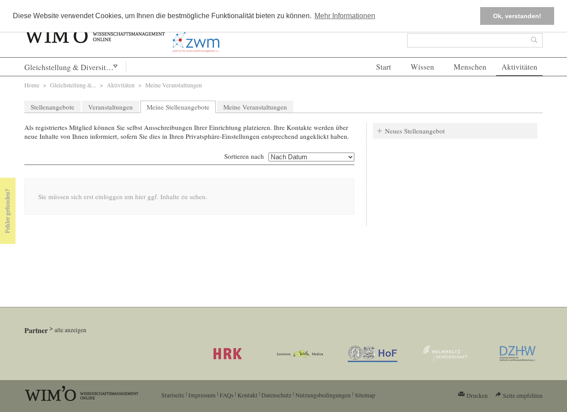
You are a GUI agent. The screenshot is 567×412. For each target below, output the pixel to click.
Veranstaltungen (110, 106)
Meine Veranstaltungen (255, 106)
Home (31, 85)
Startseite (172, 395)
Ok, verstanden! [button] (517, 16)
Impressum (202, 395)
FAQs (226, 395)
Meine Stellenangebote (181, 106)
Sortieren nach (244, 156)
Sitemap (365, 395)
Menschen (470, 67)
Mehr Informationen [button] (345, 16)
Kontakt (247, 395)
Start (383, 67)
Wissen (422, 67)
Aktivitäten (519, 67)
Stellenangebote (52, 106)
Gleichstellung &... (73, 85)
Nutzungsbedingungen (323, 395)
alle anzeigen (70, 330)
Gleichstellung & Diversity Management (75, 67)
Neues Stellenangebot (415, 130)
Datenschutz (276, 395)
